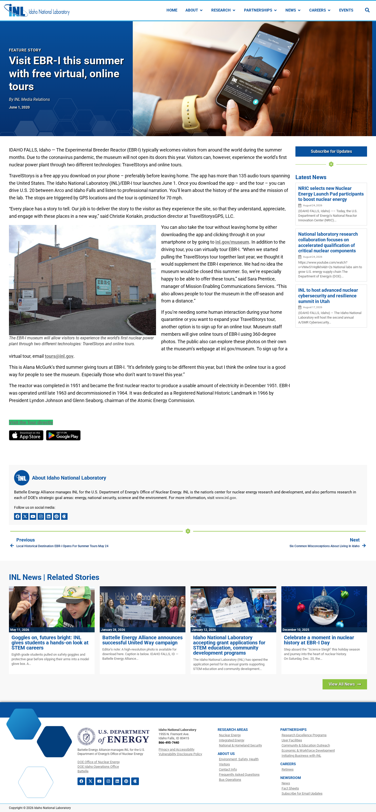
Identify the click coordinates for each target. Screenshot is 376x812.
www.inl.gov (225, 497)
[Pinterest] (56, 516)
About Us (226, 754)
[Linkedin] (48, 516)
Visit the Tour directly (31, 422)
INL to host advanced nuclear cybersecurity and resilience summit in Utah (328, 295)
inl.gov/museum (232, 242)
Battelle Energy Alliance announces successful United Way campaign (142, 640)
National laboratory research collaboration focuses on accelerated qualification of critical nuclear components (328, 242)
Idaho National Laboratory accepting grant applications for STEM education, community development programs (229, 645)
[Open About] (201, 10)
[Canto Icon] (64, 516)
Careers (288, 764)
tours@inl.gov (59, 356)
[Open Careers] (329, 10)
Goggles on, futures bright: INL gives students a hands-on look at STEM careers (50, 642)
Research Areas (233, 730)
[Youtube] (33, 516)
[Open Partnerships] (275, 10)
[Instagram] (41, 516)
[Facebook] (17, 516)
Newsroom (290, 778)
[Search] (367, 10)
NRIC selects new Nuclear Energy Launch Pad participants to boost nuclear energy (331, 194)
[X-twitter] (25, 516)
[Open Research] (234, 10)
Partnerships (293, 730)
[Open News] (299, 10)
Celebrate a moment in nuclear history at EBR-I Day (319, 640)
